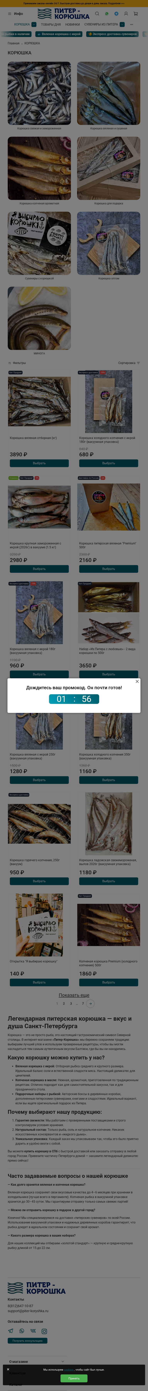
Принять (74, 1378)
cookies (69, 1369)
